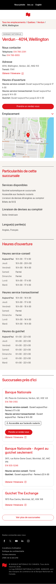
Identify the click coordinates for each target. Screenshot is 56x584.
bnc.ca (30, 5)
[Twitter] (10, 541)
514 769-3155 (11, 402)
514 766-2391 (19, 52)
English (38, 5)
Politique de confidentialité (13, 551)
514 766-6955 (13, 55)
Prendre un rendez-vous (28, 106)
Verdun (40, 22)
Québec (31, 22)
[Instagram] (28, 541)
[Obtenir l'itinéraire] (28, 137)
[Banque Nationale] (28, 14)
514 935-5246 (11, 466)
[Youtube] (16, 541)
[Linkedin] (22, 541)
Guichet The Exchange (21, 493)
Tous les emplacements (14, 22)
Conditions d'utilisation (11, 548)
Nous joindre (19, 5)
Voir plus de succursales (28, 518)
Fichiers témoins (9, 554)
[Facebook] (4, 541)
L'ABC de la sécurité (10, 558)
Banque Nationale (18, 392)
